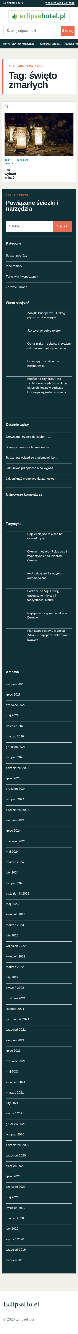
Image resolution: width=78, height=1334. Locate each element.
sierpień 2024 (15, 820)
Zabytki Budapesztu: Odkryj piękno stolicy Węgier (46, 315)
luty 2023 (12, 935)
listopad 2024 (15, 799)
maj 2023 (12, 904)
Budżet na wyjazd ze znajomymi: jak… (32, 457)
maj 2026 (12, 715)
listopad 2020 (15, 1134)
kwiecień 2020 (15, 1207)
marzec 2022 (15, 967)
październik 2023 (17, 893)
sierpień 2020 (15, 1166)
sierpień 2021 (15, 1040)
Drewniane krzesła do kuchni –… (28, 436)
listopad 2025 (15, 757)
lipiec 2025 (13, 778)
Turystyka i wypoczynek (18, 44)
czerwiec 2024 (16, 841)
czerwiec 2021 (16, 1061)
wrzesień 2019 (16, 1249)
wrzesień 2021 (16, 1029)
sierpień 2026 (15, 684)
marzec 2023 (15, 925)
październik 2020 (17, 1144)
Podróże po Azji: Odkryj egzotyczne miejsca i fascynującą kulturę (43, 595)
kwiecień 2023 (15, 914)
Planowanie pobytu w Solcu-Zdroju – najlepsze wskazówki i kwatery (48, 635)
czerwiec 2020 (16, 1186)
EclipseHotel (21, 1303)
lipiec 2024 (13, 830)
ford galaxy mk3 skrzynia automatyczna (44, 575)
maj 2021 (12, 1071)
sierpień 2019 (15, 1260)
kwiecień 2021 (15, 1082)
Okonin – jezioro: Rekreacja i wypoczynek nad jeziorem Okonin (47, 556)
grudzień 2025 (16, 746)
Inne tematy (14, 266)
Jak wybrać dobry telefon (44, 330)
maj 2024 (12, 851)
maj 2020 (12, 1197)
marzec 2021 (15, 1092)
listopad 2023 (15, 883)
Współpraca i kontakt (60, 3)
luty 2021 (12, 1103)
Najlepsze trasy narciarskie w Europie (47, 615)
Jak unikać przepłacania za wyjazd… (31, 468)
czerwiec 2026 (16, 705)
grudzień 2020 (16, 1124)
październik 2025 (17, 768)
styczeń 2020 (15, 1239)
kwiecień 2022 (15, 956)
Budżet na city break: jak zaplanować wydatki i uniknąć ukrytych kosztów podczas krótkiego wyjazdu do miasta (47, 385)
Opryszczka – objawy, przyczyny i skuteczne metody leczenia (49, 346)
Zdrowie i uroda (50, 44)
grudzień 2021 (16, 998)
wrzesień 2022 (16, 945)
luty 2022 (12, 977)
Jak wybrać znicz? (10, 173)
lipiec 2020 (13, 1176)
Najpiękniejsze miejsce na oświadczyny (45, 536)
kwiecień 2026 (15, 726)
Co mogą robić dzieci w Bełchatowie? (43, 363)
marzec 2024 (15, 862)
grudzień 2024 (16, 788)
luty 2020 (12, 1228)
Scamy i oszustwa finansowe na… (29, 447)
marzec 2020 (15, 1218)
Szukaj (67, 31)
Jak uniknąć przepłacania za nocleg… (32, 478)
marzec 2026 (15, 736)
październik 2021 (17, 1019)
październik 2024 (17, 809)
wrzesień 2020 (16, 1155)
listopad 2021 (15, 1008)
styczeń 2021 (15, 1113)
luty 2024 (12, 872)
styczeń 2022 (15, 987)
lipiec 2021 (13, 1050)
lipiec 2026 (13, 694)
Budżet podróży (16, 255)
